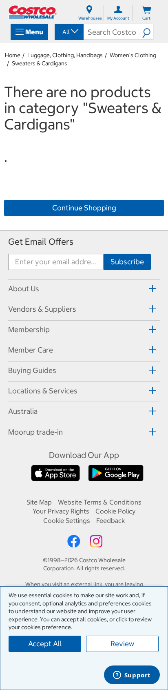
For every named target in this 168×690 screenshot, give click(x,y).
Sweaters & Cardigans (39, 63)
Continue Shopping (84, 207)
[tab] (84, 288)
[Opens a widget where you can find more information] (132, 675)
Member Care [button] (30, 350)
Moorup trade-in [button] (35, 432)
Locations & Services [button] (42, 390)
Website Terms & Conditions (99, 502)
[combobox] (68, 31)
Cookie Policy (115, 511)
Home (12, 55)
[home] (32, 12)
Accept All (45, 643)
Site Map (39, 502)
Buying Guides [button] (32, 370)
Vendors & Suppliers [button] (42, 309)
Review (122, 643)
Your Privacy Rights (61, 511)
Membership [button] (29, 329)
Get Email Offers (40, 241)
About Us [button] (23, 288)
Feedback (110, 520)
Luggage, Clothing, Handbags (65, 55)
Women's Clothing (133, 55)
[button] (147, 32)
